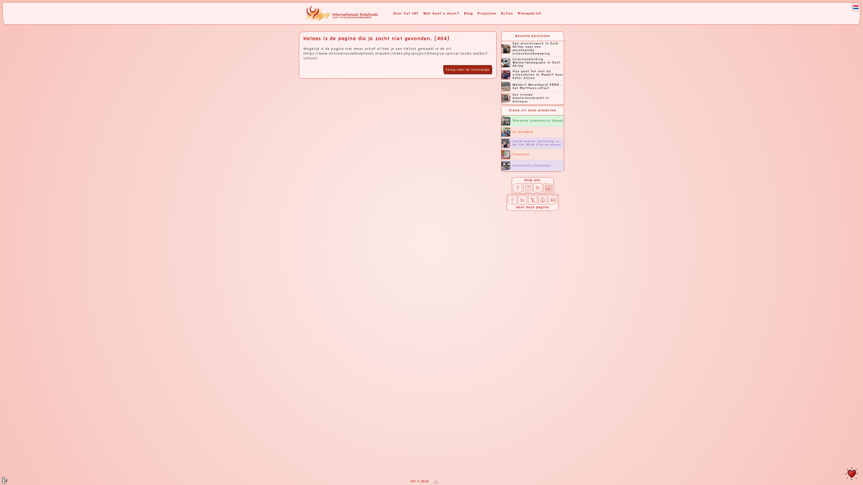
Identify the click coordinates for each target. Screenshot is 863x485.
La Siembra (523, 132)
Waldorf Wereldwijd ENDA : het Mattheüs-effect (537, 87)
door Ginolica (4, 463)
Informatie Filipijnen (532, 165)
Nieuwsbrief (529, 13)
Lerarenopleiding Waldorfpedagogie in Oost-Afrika (537, 63)
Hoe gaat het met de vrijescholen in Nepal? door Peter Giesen (538, 75)
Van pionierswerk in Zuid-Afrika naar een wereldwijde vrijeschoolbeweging (536, 48)
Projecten (487, 13)
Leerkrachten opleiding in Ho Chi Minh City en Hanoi (537, 143)
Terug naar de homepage (468, 69)
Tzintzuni (521, 154)
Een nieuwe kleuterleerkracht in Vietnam (531, 98)
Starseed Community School (538, 120)
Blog (468, 13)
